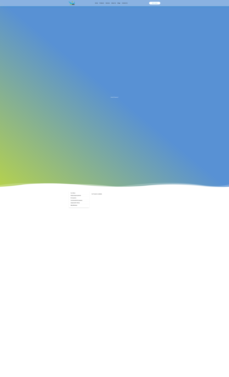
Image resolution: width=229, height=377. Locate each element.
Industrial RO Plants (75, 203)
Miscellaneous (74, 205)
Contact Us (125, 3)
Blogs (119, 3)
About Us (113, 3)
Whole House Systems (76, 195)
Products (102, 3)
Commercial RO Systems (76, 200)
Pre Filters (73, 193)
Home (96, 3)
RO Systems (73, 198)
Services (108, 3)
